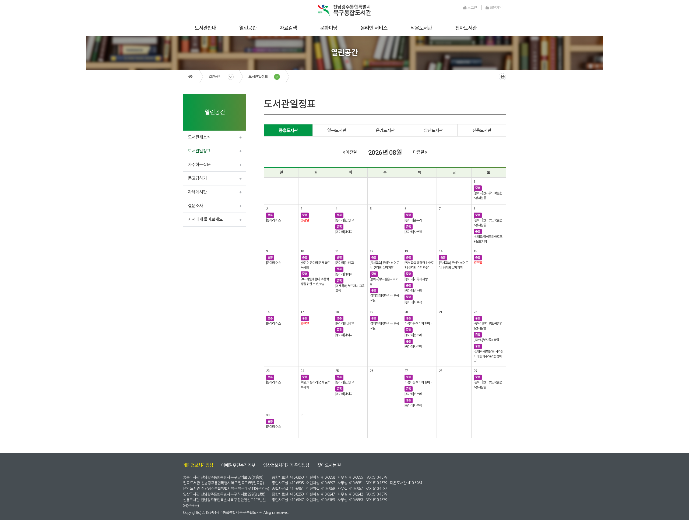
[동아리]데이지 (344, 232)
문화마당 (328, 28)
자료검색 (288, 28)
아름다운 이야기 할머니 (419, 323)
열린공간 (247, 28)
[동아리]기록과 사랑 (416, 279)
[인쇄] (502, 76)
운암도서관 (385, 130)
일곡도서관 (336, 130)
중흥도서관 (288, 130)
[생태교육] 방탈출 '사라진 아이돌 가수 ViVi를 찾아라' (488, 356)
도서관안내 (205, 28)
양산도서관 (433, 130)
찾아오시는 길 (329, 465)
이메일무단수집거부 (238, 465)
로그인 (471, 7)
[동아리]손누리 (413, 220)
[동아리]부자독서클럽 (486, 340)
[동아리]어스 (273, 220)
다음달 (419, 152)
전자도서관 (466, 28)
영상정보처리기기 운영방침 (286, 465)
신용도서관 (481, 130)
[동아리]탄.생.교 (344, 220)
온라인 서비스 (373, 28)
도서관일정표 (258, 76)
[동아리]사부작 (413, 232)
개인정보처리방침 (198, 465)
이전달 (351, 152)
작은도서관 (421, 28)
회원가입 (495, 7)
